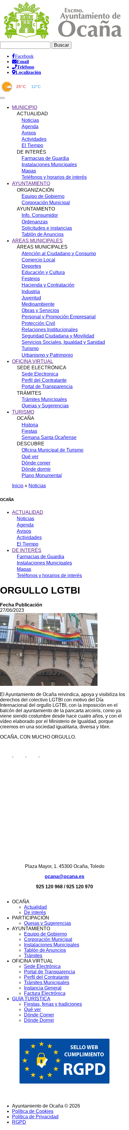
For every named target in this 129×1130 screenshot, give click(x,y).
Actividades (34, 139)
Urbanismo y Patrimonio (47, 355)
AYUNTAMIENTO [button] (31, 183)
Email (23, 61)
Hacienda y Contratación (48, 285)
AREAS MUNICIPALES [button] (37, 240)
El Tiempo (32, 145)
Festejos (31, 278)
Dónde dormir (36, 469)
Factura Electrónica (44, 993)
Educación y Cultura (43, 272)
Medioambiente (38, 304)
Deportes (31, 266)
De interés (35, 912)
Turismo (30, 348)
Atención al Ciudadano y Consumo (59, 253)
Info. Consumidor (40, 215)
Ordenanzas (35, 221)
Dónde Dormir (39, 1020)
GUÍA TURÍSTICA (31, 998)
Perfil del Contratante (44, 380)
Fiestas (29, 431)
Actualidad (35, 907)
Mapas (29, 170)
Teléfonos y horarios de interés (54, 177)
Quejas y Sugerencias (45, 405)
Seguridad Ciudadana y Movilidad (58, 335)
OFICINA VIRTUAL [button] (32, 361)
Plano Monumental (42, 475)
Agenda (30, 126)
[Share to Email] (46, 754)
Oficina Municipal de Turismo (52, 450)
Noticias (30, 120)
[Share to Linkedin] (33, 754)
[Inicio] (63, 38)
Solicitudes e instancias (47, 228)
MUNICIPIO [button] (24, 107)
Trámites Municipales (44, 399)
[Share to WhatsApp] (19, 754)
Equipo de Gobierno (43, 196)
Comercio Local (38, 259)
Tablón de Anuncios (43, 234)
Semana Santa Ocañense (49, 437)
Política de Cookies (32, 1111)
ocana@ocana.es (64, 876)
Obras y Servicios (40, 310)
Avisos (29, 132)
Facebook (24, 56)
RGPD (19, 1122)
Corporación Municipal (46, 202)
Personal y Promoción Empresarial (59, 316)
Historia (30, 424)
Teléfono (25, 66)
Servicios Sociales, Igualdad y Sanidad (63, 342)
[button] (49, 684)
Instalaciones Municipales (49, 164)
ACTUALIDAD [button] (27, 512)
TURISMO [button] (23, 412)
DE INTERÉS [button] (26, 550)
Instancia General (43, 987)
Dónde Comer (39, 1014)
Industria (31, 291)
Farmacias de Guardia (45, 158)
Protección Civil (38, 323)
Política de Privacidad (35, 1116)
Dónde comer (36, 462)
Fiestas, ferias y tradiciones (53, 1004)
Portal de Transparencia (47, 386)
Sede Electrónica (42, 966)
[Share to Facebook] (6, 754)
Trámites (33, 955)
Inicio (17, 485)
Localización (28, 72)
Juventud (31, 297)
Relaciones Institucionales (50, 329)
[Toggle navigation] (2, 98)
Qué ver (30, 456)
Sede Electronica (40, 373)
